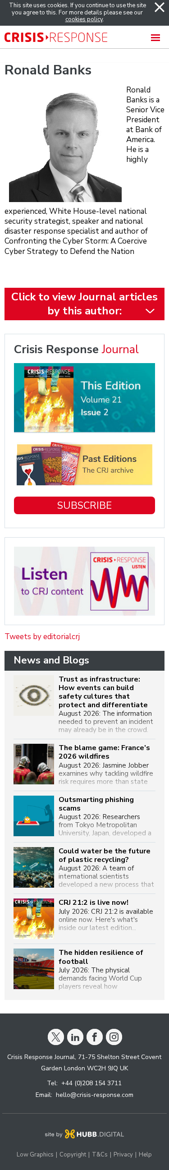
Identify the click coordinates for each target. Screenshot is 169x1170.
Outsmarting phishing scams (96, 804)
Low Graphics (35, 1155)
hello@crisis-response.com (94, 1095)
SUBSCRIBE (84, 505)
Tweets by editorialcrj (42, 636)
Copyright (72, 1155)
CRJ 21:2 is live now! (93, 902)
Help (145, 1155)
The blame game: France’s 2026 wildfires (104, 752)
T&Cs (100, 1155)
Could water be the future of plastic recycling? (105, 855)
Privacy (123, 1155)
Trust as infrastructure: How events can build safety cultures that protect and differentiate (103, 692)
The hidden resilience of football (101, 957)
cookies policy (84, 19)
